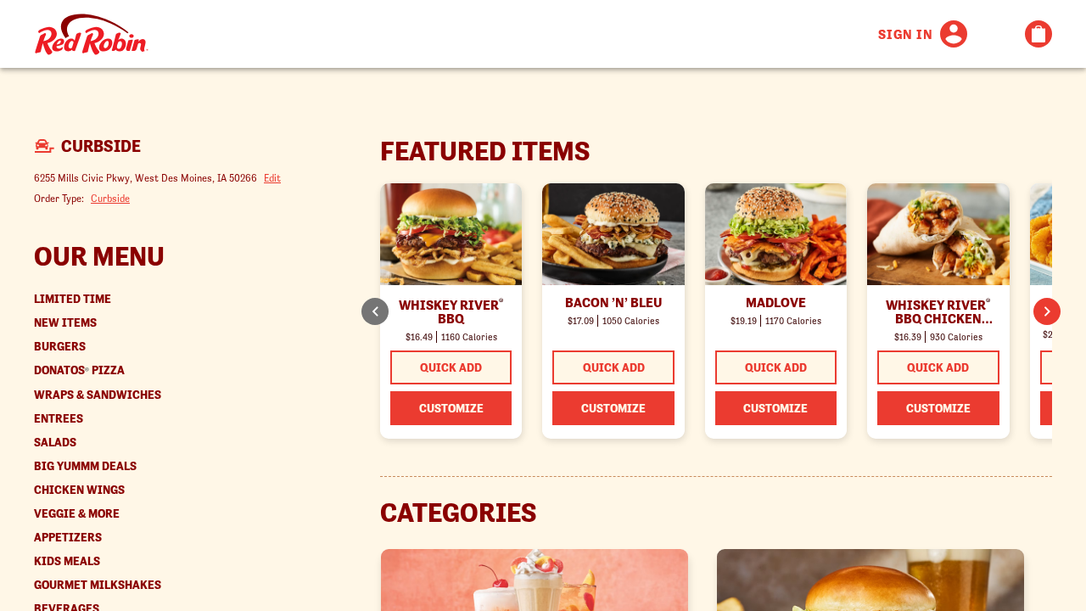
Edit (272, 177)
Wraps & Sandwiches (97, 395)
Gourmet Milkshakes (97, 585)
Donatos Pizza (79, 370)
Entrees (58, 419)
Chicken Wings (79, 490)
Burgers (60, 346)
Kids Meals (67, 561)
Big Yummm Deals (85, 466)
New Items (65, 323)
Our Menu (99, 256)
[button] (1047, 311)
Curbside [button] (110, 198)
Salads (55, 442)
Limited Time (72, 299)
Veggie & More (77, 514)
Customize (451, 408)
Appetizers (68, 537)
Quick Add (451, 367)
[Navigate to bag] (1038, 34)
